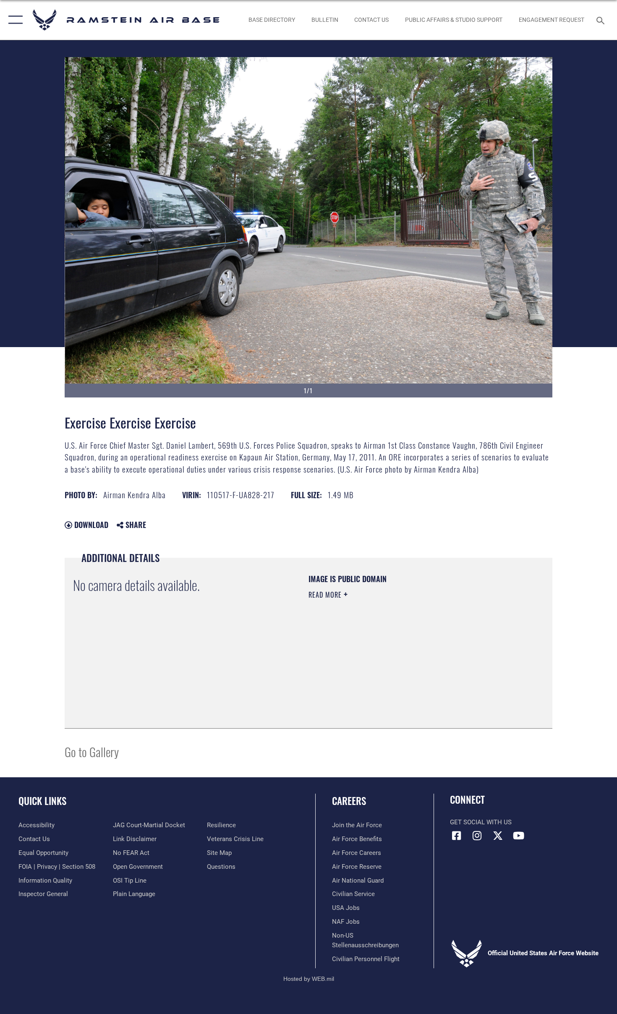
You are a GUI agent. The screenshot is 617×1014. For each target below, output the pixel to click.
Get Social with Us (481, 822)
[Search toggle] (601, 19)
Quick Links (42, 801)
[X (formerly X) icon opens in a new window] (498, 835)
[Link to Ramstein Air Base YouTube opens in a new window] (518, 835)
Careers (349, 801)
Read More (326, 595)
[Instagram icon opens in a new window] (477, 835)
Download (90, 524)
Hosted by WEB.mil (308, 978)
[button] (13, 20)
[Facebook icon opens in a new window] (456, 835)
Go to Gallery (92, 751)
